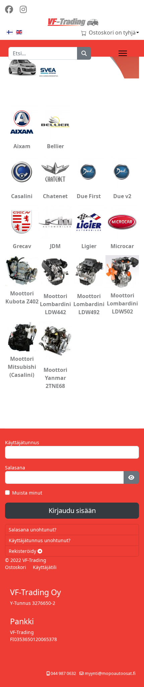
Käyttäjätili (45, 567)
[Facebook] (9, 9)
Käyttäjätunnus (22, 442)
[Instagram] (23, 9)
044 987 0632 (63, 673)
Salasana (15, 467)
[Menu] (123, 53)
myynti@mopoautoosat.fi (110, 673)
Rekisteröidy (23, 551)
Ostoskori (15, 567)
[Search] (84, 53)
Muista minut (27, 493)
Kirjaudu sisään (72, 510)
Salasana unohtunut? (32, 529)
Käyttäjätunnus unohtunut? (39, 540)
